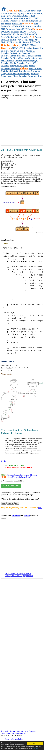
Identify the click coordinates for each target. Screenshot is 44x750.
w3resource (5, 5)
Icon (28, 21)
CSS (28, 11)
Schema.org (14, 13)
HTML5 (5, 13)
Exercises (6, 48)
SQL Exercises (7, 61)
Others (24, 68)
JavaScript (36, 11)
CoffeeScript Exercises (20, 53)
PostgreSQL (6, 34)
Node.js (16, 26)
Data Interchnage (11, 45)
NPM (14, 23)
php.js (23, 13)
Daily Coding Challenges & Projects (18, 574)
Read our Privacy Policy (14, 739)
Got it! (35, 743)
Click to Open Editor (11, 486)
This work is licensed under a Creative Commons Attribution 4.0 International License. (18, 732)
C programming (33, 26)
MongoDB (32, 34)
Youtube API (15, 40)
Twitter (27, 516)
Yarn (19, 23)
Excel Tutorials (35, 68)
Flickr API (6, 42)
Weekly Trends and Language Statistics (19, 576)
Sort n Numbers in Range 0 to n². (19, 477)
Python (4, 26)
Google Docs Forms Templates (26, 71)
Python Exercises (17, 56)
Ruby (23, 26)
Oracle (4, 37)
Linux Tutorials (20, 76)
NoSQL (23, 34)
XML (24, 45)
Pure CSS (26, 18)
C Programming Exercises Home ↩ (18, 467)
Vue (40, 21)
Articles (38, 76)
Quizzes (31, 76)
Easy (4, 503)
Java (10, 26)
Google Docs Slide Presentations (15, 73)
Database (37, 29)
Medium (10, 503)
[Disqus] (22, 699)
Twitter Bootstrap (35, 13)
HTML (22, 11)
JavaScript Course (16, 21)
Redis (10, 37)
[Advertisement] (22, 125)
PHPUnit (27, 29)
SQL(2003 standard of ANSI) (14, 32)
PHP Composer (8, 29)
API (32, 37)
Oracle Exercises (22, 61)
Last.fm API (16, 42)
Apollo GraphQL (21, 37)
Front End (13, 10)
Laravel (19, 29)
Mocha (8, 23)
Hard (16, 503)
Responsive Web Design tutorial (15, 16)
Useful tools (6, 71)
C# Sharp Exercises (19, 58)
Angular (34, 21)
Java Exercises (35, 58)
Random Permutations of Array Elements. (22, 475)
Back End (28, 23)
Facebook (16, 516)
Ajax (35, 45)
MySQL (32, 32)
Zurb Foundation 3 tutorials (18, 17)
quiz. (40, 508)
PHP (36, 23)
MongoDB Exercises (19, 65)
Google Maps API (30, 40)
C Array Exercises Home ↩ (15, 465)
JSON (30, 45)
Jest (2, 23)
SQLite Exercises (17, 63)
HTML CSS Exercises (22, 48)
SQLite (16, 34)
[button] (22, 2)
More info (35, 748)
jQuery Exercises (17, 51)
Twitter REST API (31, 42)
